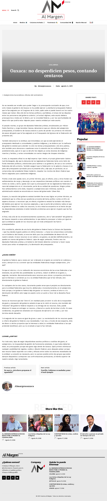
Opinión (51, 488)
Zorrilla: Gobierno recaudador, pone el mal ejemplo (55, 371)
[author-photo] (3, 440)
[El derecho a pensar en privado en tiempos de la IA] (81, 175)
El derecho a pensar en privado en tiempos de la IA (95, 175)
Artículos (52, 481)
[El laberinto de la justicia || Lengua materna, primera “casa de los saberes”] (81, 185)
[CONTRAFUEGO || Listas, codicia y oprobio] (81, 166)
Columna (53, 65)
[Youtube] (17, 478)
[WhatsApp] (98, 102)
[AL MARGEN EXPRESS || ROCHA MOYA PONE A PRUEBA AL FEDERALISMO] (81, 148)
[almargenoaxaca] (7, 386)
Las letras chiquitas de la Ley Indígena (95, 157)
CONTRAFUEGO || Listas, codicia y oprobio (94, 166)
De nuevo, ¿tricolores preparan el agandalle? (17, 371)
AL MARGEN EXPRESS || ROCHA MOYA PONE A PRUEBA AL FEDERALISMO (95, 148)
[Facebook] (84, 102)
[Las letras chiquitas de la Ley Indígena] (81, 157)
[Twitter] (88, 102)
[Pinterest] (93, 102)
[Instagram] (8, 478)
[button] (15, 10)
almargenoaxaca (44, 86)
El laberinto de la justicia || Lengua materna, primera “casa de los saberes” (95, 184)
